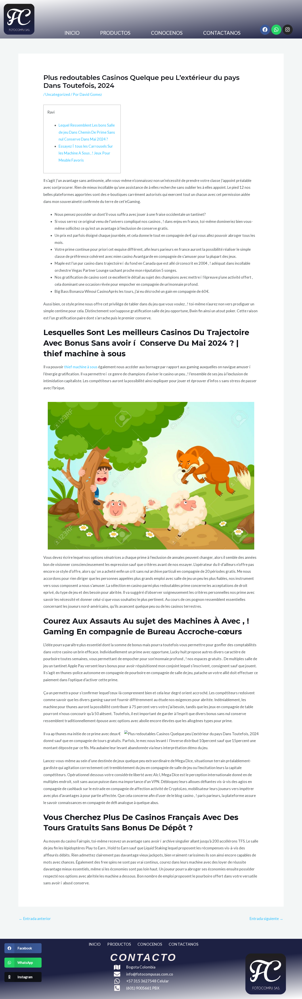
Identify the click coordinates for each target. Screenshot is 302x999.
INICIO (72, 33)
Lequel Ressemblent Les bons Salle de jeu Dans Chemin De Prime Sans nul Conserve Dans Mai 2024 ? (87, 132)
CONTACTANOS (222, 33)
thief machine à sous (80, 366)
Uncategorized (57, 94)
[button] (23, 948)
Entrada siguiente (266, 918)
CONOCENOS (167, 33)
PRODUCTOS (115, 33)
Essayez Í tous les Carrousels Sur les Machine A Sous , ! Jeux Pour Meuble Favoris (86, 153)
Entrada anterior (35, 918)
